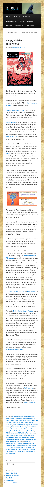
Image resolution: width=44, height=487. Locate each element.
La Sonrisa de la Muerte (21, 429)
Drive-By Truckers (19, 425)
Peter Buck (30, 431)
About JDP (16, 16)
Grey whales (15, 427)
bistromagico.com (11, 136)
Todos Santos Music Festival (15, 439)
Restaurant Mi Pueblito (18, 433)
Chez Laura (22, 421)
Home (8, 16)
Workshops (30, 26)
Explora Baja (29, 425)
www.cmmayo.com (30, 402)
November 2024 (11, 483)
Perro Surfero (14, 431)
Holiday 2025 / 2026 (12, 475)
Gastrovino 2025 (11, 473)
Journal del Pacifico (29, 445)
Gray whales (18, 443)
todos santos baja (20, 435)
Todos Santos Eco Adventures (24, 437)
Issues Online (19, 26)
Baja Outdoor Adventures (14, 419)
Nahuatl (8, 153)
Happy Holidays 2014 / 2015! (15, 42)
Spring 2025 (10, 480)
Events (22, 21)
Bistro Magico (27, 419)
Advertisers (26, 16)
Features (30, 21)
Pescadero (22, 431)
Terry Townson (30, 433)
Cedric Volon (14, 421)
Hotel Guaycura (25, 427)
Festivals (9, 26)
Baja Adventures (11, 21)
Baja (26, 441)
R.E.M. (8, 433)
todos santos (10, 435)
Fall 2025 (9, 478)
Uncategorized (14, 441)
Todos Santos (31, 449)
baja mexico (16, 416)
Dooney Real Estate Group (20, 423)
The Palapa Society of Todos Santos (20, 448)
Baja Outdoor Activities (27, 416)
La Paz (8, 447)
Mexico (13, 447)
